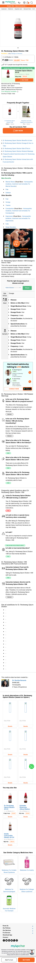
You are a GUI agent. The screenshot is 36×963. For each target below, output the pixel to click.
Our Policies (6, 928)
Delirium (8, 193)
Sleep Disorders (11, 227)
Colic (7, 224)
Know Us (5, 925)
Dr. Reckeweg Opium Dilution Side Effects (16, 148)
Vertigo (8, 202)
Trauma (8, 205)
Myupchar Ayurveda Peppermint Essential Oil (26, 121)
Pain (7, 189)
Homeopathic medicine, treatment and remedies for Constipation (19, 211)
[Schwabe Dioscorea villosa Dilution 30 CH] (25, 797)
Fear (7, 199)
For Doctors (6, 932)
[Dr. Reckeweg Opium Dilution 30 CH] (10, 797)
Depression (9, 216)
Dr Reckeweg (16, 83)
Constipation (10, 208)
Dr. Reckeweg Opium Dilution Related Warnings (18, 151)
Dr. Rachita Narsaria (19, 680)
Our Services (7, 930)
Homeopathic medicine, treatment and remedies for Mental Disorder (19, 184)
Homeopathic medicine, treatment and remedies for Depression (18, 218)
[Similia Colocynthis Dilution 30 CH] (10, 825)
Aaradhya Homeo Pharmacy (13, 89)
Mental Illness (10, 182)
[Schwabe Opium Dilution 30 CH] (8, 76)
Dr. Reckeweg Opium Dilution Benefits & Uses (17, 140)
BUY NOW (26, 960)
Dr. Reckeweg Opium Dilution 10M (10, 121)
